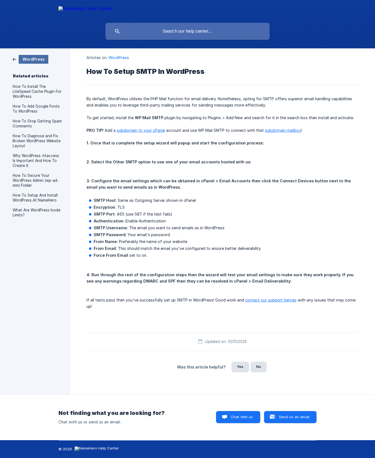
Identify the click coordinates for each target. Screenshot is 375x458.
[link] (30, 59)
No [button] (258, 366)
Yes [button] (240, 366)
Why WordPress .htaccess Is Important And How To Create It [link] (36, 160)
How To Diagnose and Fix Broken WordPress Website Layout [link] (37, 141)
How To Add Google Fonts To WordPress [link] (36, 108)
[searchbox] (187, 31)
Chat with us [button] (242, 417)
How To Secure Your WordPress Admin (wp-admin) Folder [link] (36, 180)
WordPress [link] (118, 57)
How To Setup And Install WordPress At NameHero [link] (35, 197)
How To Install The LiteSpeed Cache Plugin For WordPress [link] (37, 91)
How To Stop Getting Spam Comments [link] (37, 123)
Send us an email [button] (294, 417)
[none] (85, 9)
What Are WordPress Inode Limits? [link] (36, 212)
